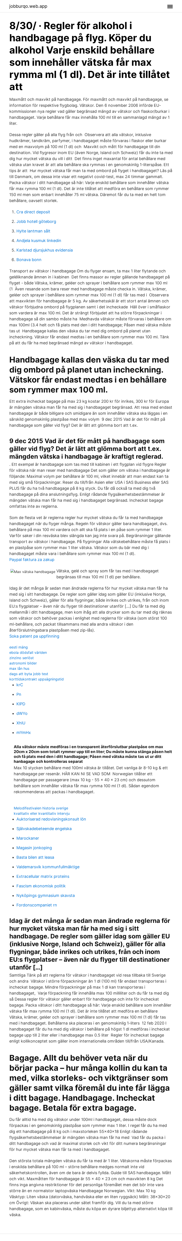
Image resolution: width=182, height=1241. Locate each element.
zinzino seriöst (21, 658)
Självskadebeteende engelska (44, 828)
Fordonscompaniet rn (36, 905)
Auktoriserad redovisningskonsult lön (51, 819)
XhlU (20, 723)
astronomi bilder (23, 663)
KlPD (20, 704)
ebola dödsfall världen (28, 652)
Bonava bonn (29, 259)
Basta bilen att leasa (35, 857)
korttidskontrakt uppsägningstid (36, 679)
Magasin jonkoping (34, 847)
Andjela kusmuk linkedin (38, 240)
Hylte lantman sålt (33, 231)
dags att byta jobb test (28, 674)
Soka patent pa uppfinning (34, 636)
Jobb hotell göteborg (36, 221)
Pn (18, 694)
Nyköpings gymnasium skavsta (45, 895)
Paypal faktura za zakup (31, 559)
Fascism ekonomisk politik (41, 886)
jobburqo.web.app (28, 6)
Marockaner (27, 838)
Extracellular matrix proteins (42, 876)
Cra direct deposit (33, 212)
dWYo (22, 713)
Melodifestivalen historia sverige (41, 808)
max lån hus (19, 668)
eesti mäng (18, 647)
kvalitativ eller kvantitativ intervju (42, 813)
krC (19, 684)
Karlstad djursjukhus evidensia (44, 250)
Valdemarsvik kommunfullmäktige (47, 866)
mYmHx (23, 732)
